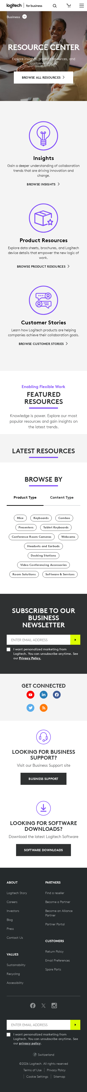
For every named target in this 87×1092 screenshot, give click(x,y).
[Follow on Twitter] (43, 1006)
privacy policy (30, 1043)
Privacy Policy (56, 1070)
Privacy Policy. (30, 658)
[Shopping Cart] (68, 5)
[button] (17, 17)
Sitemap (59, 1077)
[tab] (25, 496)
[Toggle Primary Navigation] (81, 5)
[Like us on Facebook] (32, 1006)
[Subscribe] (75, 640)
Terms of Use (32, 1070)
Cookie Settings (37, 1077)
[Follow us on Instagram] (54, 1006)
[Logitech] (26, 5)
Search (55, 5)
